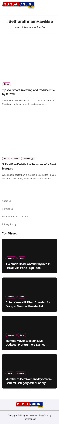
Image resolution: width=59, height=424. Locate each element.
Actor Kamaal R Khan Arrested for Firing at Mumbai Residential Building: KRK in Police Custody (27, 306)
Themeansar (29, 419)
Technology (28, 158)
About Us (6, 201)
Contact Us (7, 209)
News (6, 84)
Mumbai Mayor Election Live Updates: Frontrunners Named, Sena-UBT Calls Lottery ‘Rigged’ (26, 344)
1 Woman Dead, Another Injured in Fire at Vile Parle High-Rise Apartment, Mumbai (27, 268)
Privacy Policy (9, 224)
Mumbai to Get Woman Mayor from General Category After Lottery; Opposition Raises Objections (28, 383)
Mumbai (11, 258)
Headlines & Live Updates (15, 216)
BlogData (43, 415)
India (6, 158)
